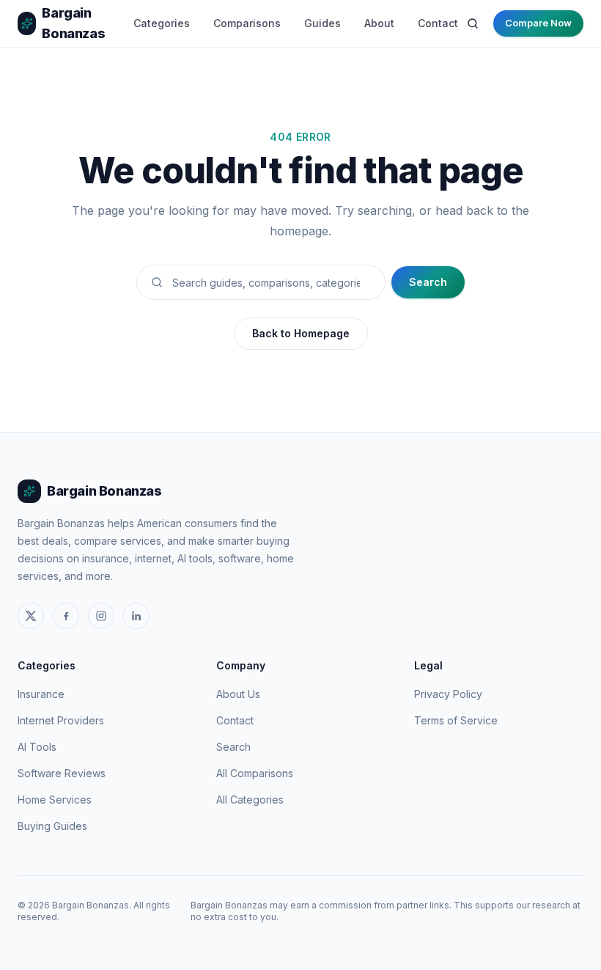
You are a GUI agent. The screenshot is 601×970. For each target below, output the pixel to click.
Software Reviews (62, 773)
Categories (161, 23)
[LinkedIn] (136, 616)
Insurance (41, 694)
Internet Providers (61, 720)
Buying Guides (52, 826)
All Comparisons (254, 773)
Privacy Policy (448, 694)
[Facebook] (66, 616)
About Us (238, 694)
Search (428, 282)
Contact (438, 23)
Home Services (55, 799)
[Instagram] (101, 616)
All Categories (250, 799)
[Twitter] (31, 616)
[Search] (472, 23)
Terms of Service (456, 720)
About (379, 23)
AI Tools (37, 747)
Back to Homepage (301, 333)
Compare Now (538, 23)
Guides (322, 23)
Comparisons (247, 23)
